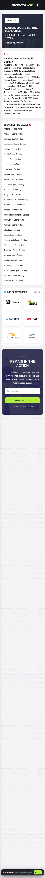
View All (37, 292)
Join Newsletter (22, 400)
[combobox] (12, 20)
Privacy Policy (30, 406)
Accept (37, 872)
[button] (4, 5)
